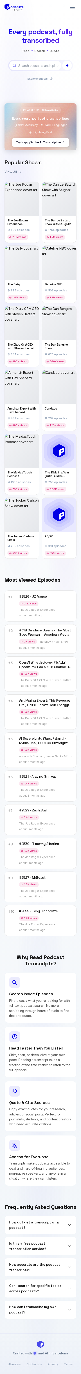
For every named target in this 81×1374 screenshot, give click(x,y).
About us (14, 1364)
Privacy (53, 1364)
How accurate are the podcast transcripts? (34, 1267)
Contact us (34, 1364)
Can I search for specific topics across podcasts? (35, 1288)
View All (10, 172)
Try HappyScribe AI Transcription (38, 142)
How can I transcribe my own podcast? (32, 1309)
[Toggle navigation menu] (72, 7)
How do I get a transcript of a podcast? (34, 1225)
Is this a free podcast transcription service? (27, 1246)
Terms (68, 1364)
